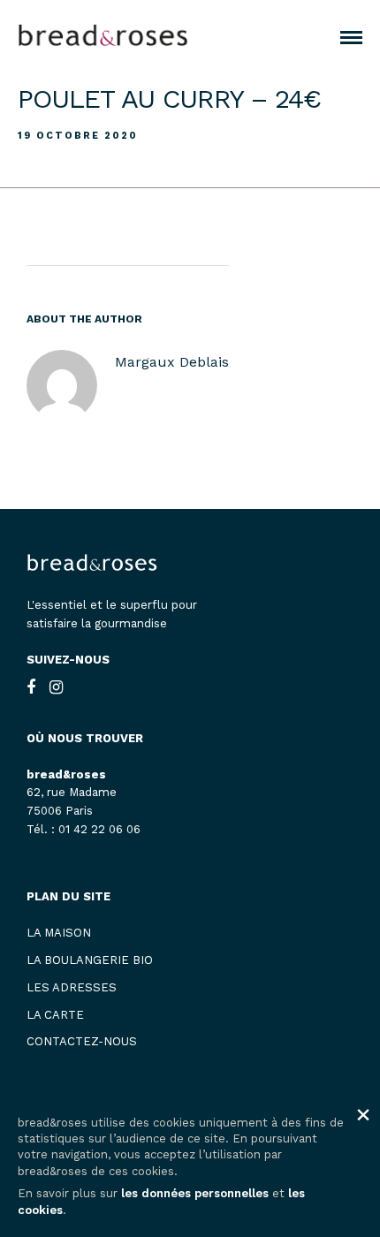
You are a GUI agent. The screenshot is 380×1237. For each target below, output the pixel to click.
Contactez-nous (82, 1041)
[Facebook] (31, 687)
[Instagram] (56, 687)
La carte (55, 1014)
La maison (59, 932)
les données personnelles (195, 1193)
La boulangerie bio (90, 960)
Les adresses (72, 987)
